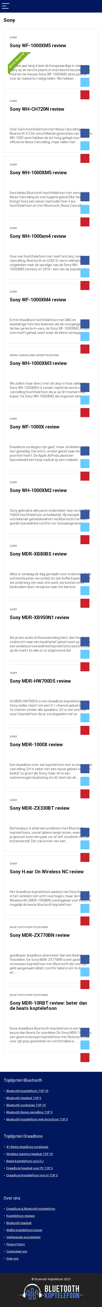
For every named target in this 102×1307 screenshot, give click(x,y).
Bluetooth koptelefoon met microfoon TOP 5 (37, 1119)
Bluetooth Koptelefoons (29, 927)
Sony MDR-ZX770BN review (40, 935)
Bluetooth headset (19, 1223)
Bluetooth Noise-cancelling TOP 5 (29, 1112)
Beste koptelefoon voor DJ (25, 1161)
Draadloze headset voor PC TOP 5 (29, 1168)
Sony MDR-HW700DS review (40, 681)
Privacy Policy (15, 1244)
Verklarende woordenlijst (23, 1237)
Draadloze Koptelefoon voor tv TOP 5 (32, 1175)
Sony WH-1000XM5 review (38, 172)
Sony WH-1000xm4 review (38, 236)
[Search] (94, 6)
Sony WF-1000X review (35, 427)
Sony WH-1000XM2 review (38, 490)
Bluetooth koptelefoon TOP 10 (27, 1091)
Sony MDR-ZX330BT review (40, 808)
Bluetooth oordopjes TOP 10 (26, 1105)
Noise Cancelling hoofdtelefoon (34, 355)
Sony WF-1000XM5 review (38, 45)
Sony (13, 37)
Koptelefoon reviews (20, 1216)
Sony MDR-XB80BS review (38, 554)
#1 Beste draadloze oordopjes (27, 1147)
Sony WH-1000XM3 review (38, 363)
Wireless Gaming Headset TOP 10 (29, 1154)
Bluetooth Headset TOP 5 (23, 1098)
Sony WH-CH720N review (37, 109)
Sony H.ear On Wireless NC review (47, 871)
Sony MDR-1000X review (36, 744)
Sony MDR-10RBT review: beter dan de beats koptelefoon (48, 1005)
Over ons (12, 1258)
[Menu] (5, 6)
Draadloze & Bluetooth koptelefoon (30, 1208)
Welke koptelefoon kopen (24, 1230)
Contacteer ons (16, 1251)
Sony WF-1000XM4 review (38, 300)
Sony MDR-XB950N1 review (39, 617)
